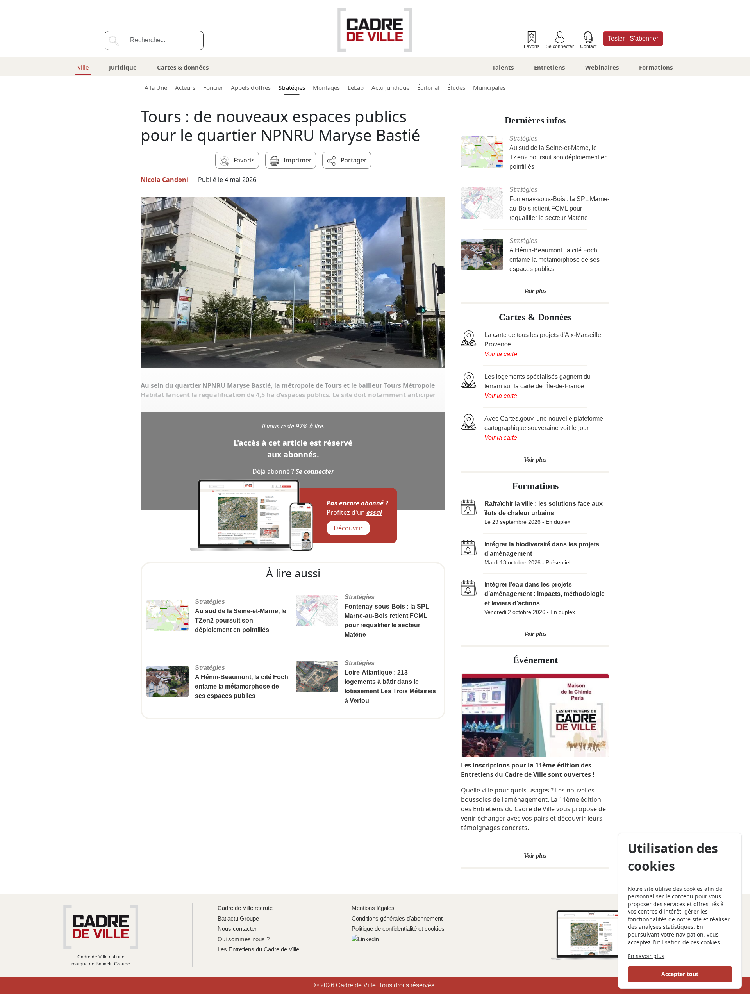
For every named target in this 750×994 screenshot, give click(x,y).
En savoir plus (646, 956)
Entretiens (549, 67)
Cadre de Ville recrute (245, 908)
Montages (326, 87)
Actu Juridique (390, 87)
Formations (656, 67)
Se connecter (560, 46)
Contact (588, 46)
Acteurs (185, 87)
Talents (503, 67)
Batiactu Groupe (238, 918)
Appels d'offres (251, 87)
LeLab (356, 87)
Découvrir (348, 528)
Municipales (489, 87)
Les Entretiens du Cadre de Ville (258, 949)
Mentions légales (373, 908)
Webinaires (602, 67)
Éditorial (428, 87)
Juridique (123, 67)
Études (456, 87)
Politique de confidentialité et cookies (398, 928)
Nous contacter (237, 928)
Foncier (213, 87)
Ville (83, 67)
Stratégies (292, 87)
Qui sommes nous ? (244, 939)
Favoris (531, 46)
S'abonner (633, 38)
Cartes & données (183, 67)
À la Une (156, 87)
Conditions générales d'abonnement (397, 918)
